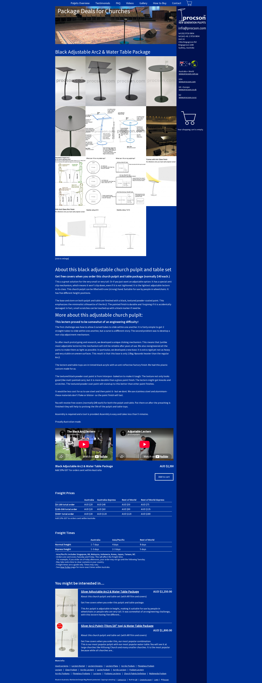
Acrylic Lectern (87, 669)
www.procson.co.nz (187, 97)
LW (136, 679)
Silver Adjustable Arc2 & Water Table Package (110, 591)
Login (156, 679)
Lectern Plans (112, 666)
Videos (130, 3)
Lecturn (58, 669)
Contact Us (122, 679)
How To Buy (65, 567)
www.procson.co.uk (187, 89)
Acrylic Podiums (62, 673)
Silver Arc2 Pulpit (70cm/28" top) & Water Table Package (117, 626)
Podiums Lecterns (112, 673)
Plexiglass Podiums (81, 673)
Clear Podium (71, 669)
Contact (176, 3)
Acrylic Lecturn (119, 669)
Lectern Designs (95, 666)
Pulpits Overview (80, 3)
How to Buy (159, 3)
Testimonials (102, 3)
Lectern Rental (78, 666)
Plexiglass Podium (146, 666)
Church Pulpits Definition (135, 673)
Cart (189, 3)
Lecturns (97, 673)
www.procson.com (187, 81)
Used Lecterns (61, 666)
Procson (166, 679)
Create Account (146, 679)
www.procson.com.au (188, 73)
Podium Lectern (136, 669)
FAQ (118, 3)
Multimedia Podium (157, 673)
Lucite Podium (103, 669)
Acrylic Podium (128, 666)
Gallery (143, 3)
